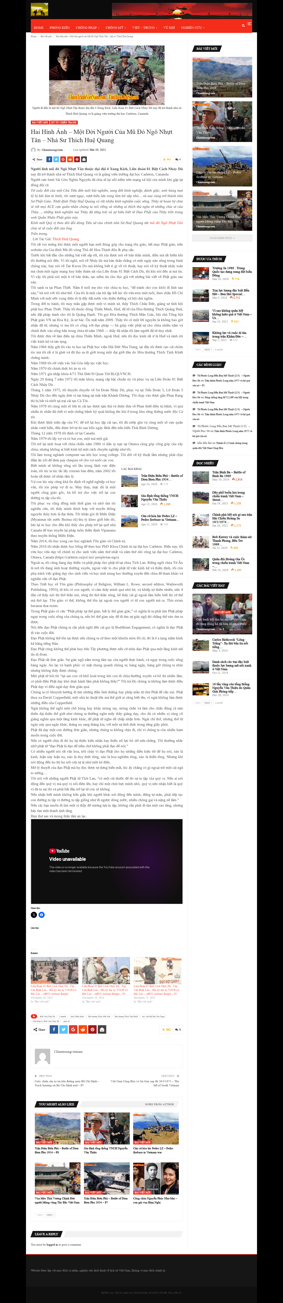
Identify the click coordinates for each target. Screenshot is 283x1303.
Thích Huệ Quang (65, 239)
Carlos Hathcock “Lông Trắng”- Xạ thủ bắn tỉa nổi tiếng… (230, 643)
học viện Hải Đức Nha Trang (153, 1016)
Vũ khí (169, 27)
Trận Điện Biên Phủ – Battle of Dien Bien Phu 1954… (162, 477)
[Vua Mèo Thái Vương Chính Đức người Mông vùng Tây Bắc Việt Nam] (57, 1178)
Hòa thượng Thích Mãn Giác (99, 1016)
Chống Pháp (86, 27)
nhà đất (163, 1292)
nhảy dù (67, 1021)
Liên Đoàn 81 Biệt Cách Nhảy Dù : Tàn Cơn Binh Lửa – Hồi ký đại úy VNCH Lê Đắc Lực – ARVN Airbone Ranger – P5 (156, 990)
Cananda (62, 1016)
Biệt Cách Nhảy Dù (47, 1016)
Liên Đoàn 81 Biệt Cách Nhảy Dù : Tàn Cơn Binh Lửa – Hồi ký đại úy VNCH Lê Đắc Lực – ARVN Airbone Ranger (53, 990)
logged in (52, 1244)
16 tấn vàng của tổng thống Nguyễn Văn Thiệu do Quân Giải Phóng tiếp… (231, 687)
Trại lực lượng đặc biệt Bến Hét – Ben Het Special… (230, 292)
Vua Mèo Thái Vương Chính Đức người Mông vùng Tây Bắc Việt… (219, 219)
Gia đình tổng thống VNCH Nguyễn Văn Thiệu (159, 497)
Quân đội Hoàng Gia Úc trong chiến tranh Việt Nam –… (230, 562)
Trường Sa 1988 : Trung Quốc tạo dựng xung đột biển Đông (232, 271)
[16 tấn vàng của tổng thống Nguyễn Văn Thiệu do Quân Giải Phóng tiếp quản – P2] (201, 689)
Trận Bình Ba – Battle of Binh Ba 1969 (228, 474)
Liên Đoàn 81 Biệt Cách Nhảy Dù (46, 1021)
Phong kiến (60, 27)
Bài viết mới (40, 122)
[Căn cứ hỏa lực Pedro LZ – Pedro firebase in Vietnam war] (129, 521)
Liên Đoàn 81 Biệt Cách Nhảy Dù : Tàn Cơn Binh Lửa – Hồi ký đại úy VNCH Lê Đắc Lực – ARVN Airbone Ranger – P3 (105, 990)
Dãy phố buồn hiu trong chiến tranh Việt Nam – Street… (228, 496)
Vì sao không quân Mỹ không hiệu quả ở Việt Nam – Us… (232, 314)
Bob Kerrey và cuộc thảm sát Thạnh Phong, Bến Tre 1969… (232, 540)
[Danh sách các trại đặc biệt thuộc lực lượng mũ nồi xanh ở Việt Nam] (201, 667)
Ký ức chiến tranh (63, 122)
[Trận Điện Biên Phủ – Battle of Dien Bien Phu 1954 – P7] (107, 1178)
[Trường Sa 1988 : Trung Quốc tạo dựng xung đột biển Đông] (201, 273)
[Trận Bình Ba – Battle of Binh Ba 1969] (201, 477)
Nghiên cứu (191, 27)
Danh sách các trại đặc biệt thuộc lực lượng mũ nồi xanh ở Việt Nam (231, 665)
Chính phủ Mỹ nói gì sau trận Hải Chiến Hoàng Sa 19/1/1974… (232, 518)
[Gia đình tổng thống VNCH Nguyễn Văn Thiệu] (129, 501)
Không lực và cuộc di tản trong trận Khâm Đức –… (229, 334)
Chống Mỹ (114, 27)
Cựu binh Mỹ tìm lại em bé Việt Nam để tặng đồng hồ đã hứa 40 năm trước (221, 622)
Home (39, 27)
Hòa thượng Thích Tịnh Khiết (126, 1016)
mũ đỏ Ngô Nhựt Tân (166, 223)
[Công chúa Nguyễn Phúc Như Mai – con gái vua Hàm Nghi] (156, 1178)
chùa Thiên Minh (77, 1016)
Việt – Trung (143, 27)
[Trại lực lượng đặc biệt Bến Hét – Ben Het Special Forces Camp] (201, 296)
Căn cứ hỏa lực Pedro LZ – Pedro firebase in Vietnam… (160, 517)
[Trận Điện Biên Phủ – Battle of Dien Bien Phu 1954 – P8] (129, 481)
